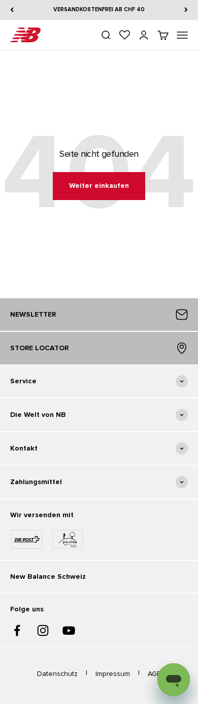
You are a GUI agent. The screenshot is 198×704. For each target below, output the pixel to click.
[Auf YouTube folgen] (69, 630)
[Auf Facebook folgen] (17, 630)
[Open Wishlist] (124, 35)
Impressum (112, 673)
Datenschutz (57, 673)
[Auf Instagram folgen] (43, 630)
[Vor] (186, 10)
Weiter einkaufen (99, 185)
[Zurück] (12, 10)
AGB (154, 673)
